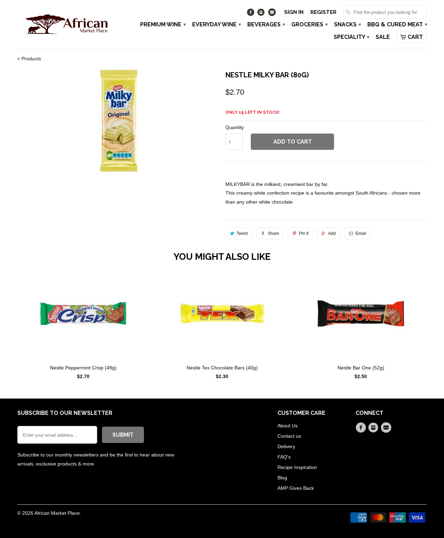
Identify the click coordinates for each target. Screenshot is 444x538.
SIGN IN (294, 12)
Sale (383, 37)
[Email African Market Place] (272, 13)
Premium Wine (162, 25)
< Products (29, 58)
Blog (282, 477)
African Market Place (57, 513)
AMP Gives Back (296, 488)
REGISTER (323, 12)
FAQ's (284, 457)
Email (361, 233)
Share (273, 233)
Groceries (309, 25)
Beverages (265, 25)
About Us (288, 425)
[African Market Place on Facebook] (251, 13)
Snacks (347, 25)
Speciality (351, 37)
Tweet (242, 233)
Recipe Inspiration (297, 467)
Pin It (303, 233)
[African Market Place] (65, 24)
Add (332, 233)
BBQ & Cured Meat (397, 25)
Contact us (289, 436)
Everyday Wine (216, 25)
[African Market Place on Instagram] (262, 13)
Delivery (286, 446)
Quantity (234, 127)
